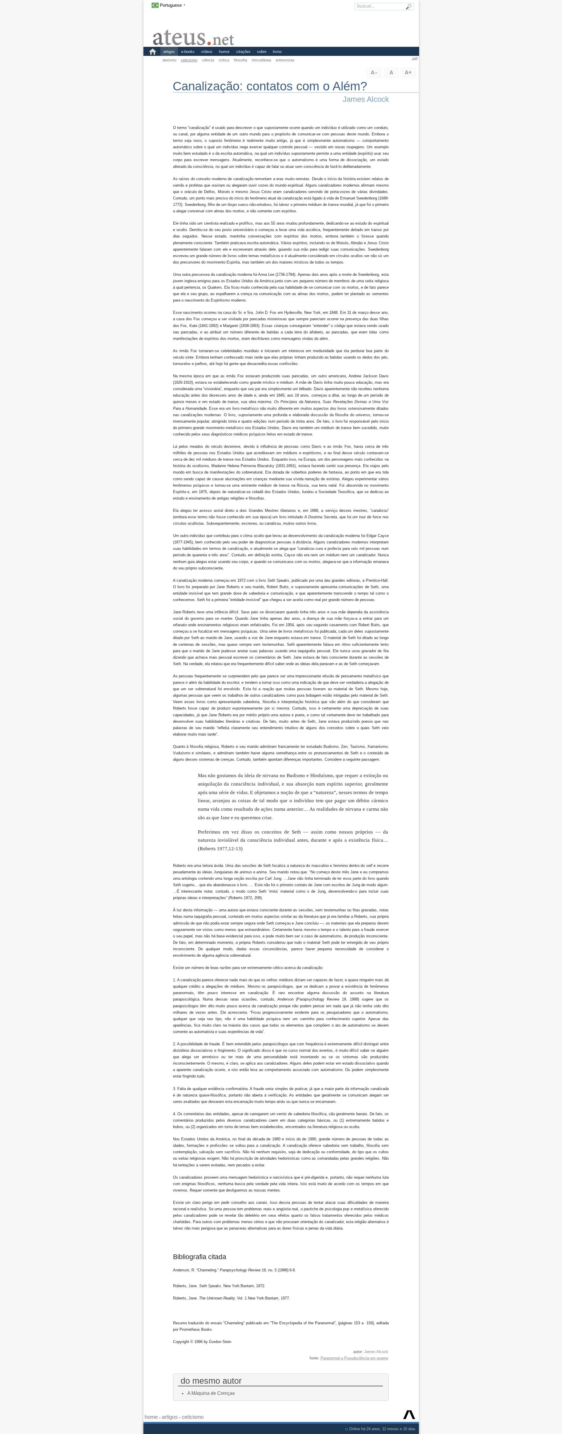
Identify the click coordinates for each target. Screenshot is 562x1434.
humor (224, 51)
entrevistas (285, 60)
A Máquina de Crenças (211, 1393)
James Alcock (366, 99)
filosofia (240, 60)
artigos (169, 51)
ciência (208, 60)
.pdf (414, 59)
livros (277, 51)
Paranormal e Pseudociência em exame (354, 1358)
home (151, 1417)
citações (243, 51)
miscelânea (261, 60)
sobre (261, 51)
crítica (224, 60)
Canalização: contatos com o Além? (270, 86)
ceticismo (189, 60)
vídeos (207, 51)
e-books (188, 51)
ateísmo (169, 60)
